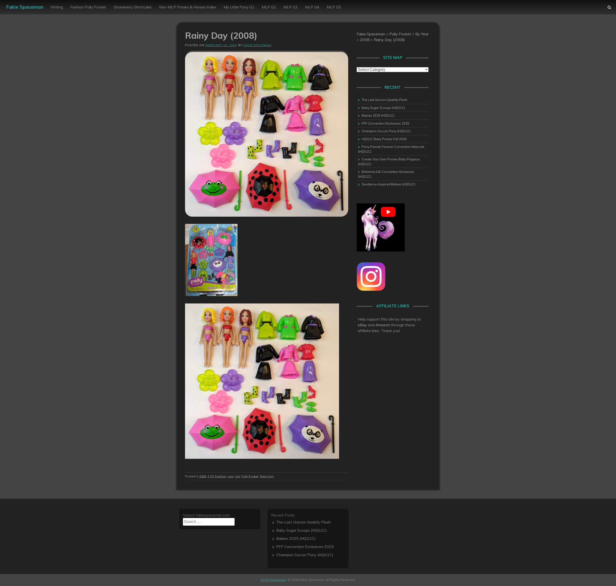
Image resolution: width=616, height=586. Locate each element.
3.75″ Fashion (216, 476)
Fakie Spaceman (25, 7)
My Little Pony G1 (239, 7)
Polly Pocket (249, 476)
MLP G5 (334, 7)
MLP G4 (312, 7)
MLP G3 (290, 7)
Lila (237, 476)
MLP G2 (269, 7)
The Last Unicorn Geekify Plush (384, 100)
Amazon (382, 324)
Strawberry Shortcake (133, 7)
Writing (56, 7)
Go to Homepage (273, 580)
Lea (230, 476)
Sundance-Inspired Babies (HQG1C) (388, 184)
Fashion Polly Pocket (88, 7)
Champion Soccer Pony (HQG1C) (386, 131)
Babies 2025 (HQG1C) (378, 115)
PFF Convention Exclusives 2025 (385, 123)
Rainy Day (267, 476)
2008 (202, 476)
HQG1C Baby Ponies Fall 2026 (384, 139)
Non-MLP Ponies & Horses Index (187, 7)
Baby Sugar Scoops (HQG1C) (383, 108)
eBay (362, 324)
